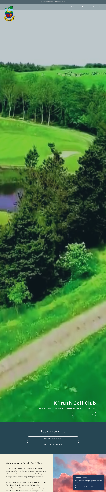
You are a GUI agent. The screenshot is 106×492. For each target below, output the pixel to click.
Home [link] (66, 6)
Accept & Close (88, 486)
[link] (9, 6)
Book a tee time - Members (53, 444)
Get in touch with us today (84, 414)
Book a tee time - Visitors (53, 438)
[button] (74, 7)
